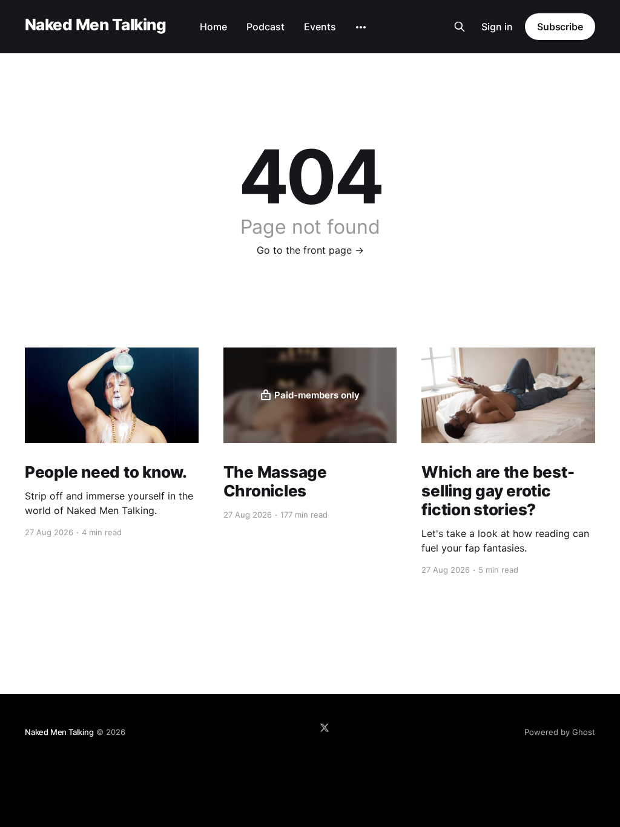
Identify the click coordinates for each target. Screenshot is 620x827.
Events (320, 27)
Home (213, 27)
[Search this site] (459, 26)
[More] (361, 27)
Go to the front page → (310, 250)
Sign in (497, 27)
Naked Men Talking (95, 25)
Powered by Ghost (559, 732)
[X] (324, 728)
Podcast (265, 27)
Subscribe (560, 27)
